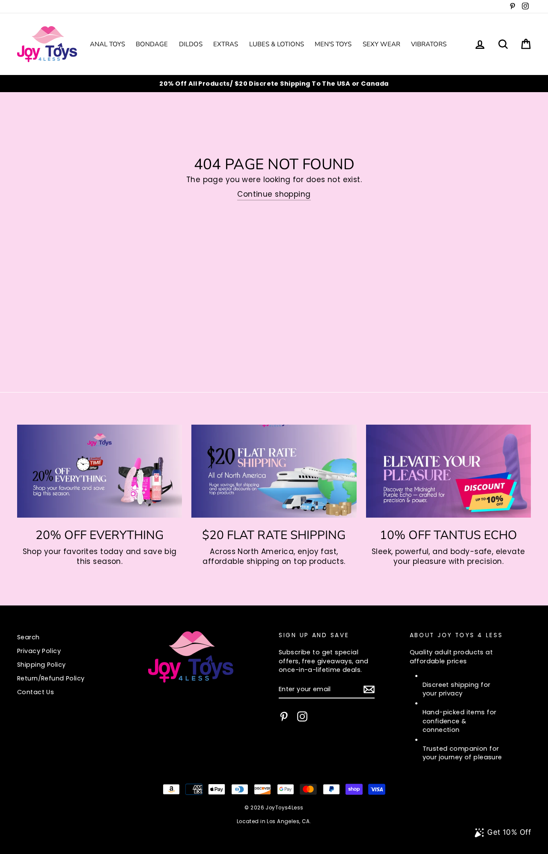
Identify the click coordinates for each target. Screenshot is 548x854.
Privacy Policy (39, 651)
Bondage (152, 44)
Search (28, 637)
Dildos (191, 44)
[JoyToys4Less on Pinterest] (284, 716)
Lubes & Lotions (276, 44)
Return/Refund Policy (51, 678)
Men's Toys (333, 44)
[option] (274, 83)
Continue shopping (273, 194)
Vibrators (429, 44)
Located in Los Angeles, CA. (274, 821)
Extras (225, 44)
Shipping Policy (41, 664)
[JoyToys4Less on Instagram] (302, 716)
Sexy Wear (381, 44)
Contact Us (35, 692)
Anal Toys (107, 44)
